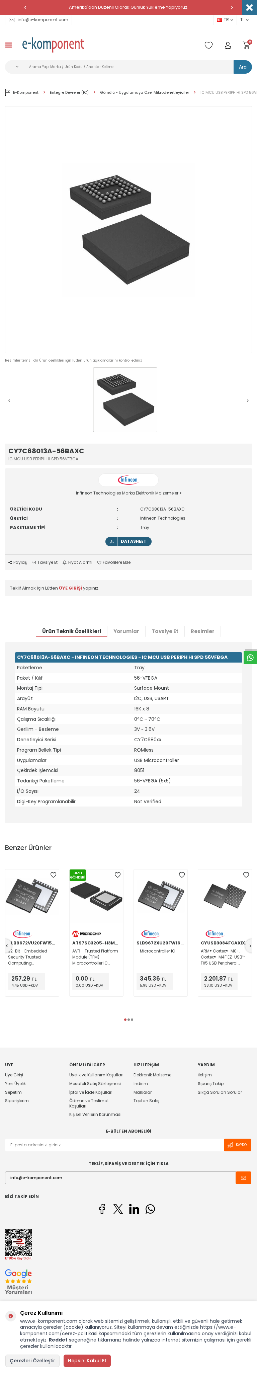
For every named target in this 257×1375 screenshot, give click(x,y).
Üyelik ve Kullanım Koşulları (96, 1075)
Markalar (143, 1092)
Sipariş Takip (211, 1083)
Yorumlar (126, 631)
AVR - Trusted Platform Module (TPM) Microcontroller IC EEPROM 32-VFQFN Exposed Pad (95, 957)
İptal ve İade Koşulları (90, 1092)
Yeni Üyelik (15, 1083)
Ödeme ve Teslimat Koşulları (89, 1103)
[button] (25, 7)
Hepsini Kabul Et (87, 1360)
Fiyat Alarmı (80, 562)
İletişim (205, 1075)
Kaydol (242, 1144)
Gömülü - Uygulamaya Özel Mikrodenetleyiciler (144, 92)
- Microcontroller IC (156, 951)
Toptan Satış (146, 1100)
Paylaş (20, 562)
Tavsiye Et (47, 562)
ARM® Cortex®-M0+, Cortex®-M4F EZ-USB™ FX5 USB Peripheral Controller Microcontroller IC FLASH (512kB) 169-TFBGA (225, 957)
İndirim (141, 1083)
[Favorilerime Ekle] (53, 875)
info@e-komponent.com (43, 19)
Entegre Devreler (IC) (69, 92)
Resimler (203, 631)
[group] (128, 229)
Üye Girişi (14, 1075)
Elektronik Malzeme (152, 1075)
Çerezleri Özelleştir (32, 1360)
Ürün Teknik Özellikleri (71, 631)
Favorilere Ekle (117, 562)
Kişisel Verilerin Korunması (95, 1114)
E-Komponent (25, 92)
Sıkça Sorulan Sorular (220, 1092)
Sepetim (13, 1092)
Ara (243, 67)
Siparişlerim (17, 1100)
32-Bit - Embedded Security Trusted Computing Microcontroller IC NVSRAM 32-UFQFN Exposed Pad (27, 957)
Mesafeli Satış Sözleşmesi (95, 1083)
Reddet (58, 1339)
